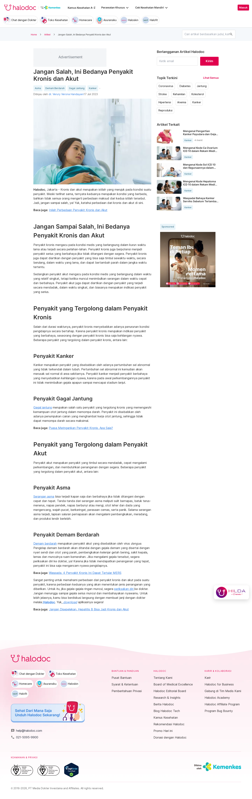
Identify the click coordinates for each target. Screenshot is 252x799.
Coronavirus (165, 86)
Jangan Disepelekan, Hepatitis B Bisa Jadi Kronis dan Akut (89, 609)
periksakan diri (124, 589)
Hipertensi (164, 102)
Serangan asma (43, 496)
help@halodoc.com (26, 730)
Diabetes (185, 86)
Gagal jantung (42, 407)
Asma (38, 88)
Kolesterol (197, 94)
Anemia (181, 102)
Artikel (47, 34)
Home (34, 34)
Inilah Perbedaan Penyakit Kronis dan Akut (78, 210)
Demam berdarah (45, 543)
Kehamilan (179, 94)
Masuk (243, 7)
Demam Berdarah (55, 88)
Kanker (93, 88)
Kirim (209, 61)
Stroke (162, 94)
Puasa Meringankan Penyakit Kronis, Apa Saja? (81, 428)
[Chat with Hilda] (231, 592)
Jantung (202, 86)
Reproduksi (165, 110)
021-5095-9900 (24, 737)
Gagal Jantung (76, 88)
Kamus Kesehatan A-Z (81, 7)
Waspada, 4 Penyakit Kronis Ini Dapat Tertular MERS (85, 573)
